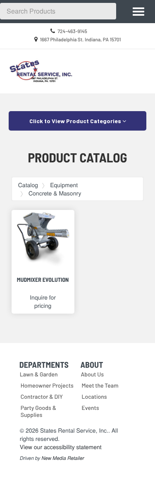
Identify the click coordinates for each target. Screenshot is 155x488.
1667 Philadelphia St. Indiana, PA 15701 (80, 40)
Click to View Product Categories (75, 120)
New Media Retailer (63, 458)
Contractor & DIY (42, 396)
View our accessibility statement (61, 447)
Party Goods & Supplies (38, 411)
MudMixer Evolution (43, 279)
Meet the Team (100, 385)
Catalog (28, 185)
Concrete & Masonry (55, 193)
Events (90, 407)
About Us (92, 374)
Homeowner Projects (47, 385)
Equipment (64, 185)
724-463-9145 (72, 31)
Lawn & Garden (39, 374)
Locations (94, 396)
